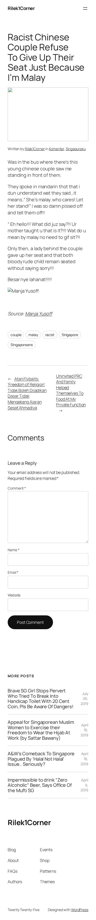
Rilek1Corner (21, 8)
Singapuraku (76, 148)
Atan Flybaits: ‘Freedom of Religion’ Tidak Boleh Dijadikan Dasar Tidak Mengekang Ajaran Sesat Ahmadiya (27, 393)
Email (13, 572)
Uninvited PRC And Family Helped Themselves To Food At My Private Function (71, 390)
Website (14, 595)
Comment (17, 488)
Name (13, 549)
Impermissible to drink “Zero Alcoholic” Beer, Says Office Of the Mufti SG (40, 785)
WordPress (79, 909)
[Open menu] (85, 8)
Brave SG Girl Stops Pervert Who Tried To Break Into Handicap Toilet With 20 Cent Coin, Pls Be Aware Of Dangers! (40, 698)
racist (50, 334)
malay (33, 334)
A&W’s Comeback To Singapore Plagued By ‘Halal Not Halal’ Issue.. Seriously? (41, 759)
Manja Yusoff (38, 314)
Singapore (70, 334)
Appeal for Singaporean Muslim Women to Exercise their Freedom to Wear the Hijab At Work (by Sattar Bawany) (41, 729)
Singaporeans (21, 344)
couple (15, 334)
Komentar (56, 148)
